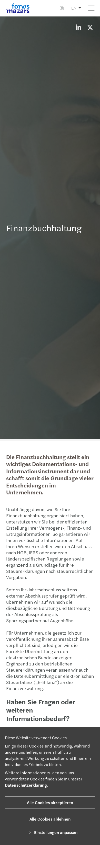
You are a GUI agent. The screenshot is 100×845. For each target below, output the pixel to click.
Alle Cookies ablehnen (50, 819)
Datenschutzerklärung (26, 785)
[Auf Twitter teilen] (90, 27)
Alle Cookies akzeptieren (50, 802)
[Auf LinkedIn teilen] (78, 27)
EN (73, 8)
